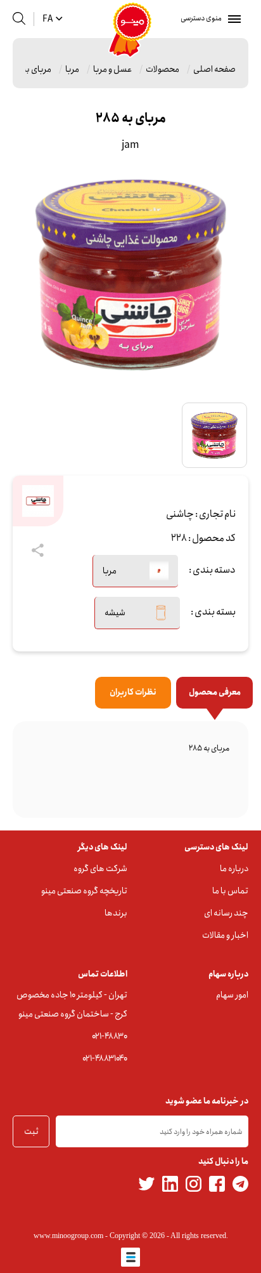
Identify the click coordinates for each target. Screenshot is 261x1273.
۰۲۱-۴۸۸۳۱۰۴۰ (104, 1058)
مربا (72, 69)
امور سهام (232, 995)
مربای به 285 (28, 69)
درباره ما (234, 869)
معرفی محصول (215, 692)
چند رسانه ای (226, 913)
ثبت (31, 1131)
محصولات (162, 69)
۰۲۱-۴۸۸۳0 (109, 1036)
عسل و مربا (112, 69)
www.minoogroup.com (68, 1235)
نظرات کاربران (133, 692)
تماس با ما (230, 891)
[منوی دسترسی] (232, 19)
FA (47, 19)
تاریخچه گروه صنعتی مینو (84, 891)
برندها (116, 913)
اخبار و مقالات (225, 935)
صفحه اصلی (214, 69)
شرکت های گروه (100, 869)
